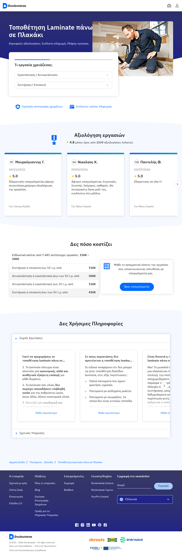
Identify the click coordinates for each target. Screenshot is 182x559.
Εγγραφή (69, 483)
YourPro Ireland (100, 497)
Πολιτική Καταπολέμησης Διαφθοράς (27, 550)
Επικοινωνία (16, 497)
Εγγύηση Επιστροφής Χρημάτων (42, 501)
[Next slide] (177, 184)
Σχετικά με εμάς (18, 483)
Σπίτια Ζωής (16, 490)
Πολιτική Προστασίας (45, 546)
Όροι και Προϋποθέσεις (20, 546)
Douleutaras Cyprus (102, 490)
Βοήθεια (68, 490)
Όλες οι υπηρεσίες (45, 483)
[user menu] (177, 6)
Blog (37, 490)
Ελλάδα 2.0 (15, 503)
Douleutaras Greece (102, 483)
